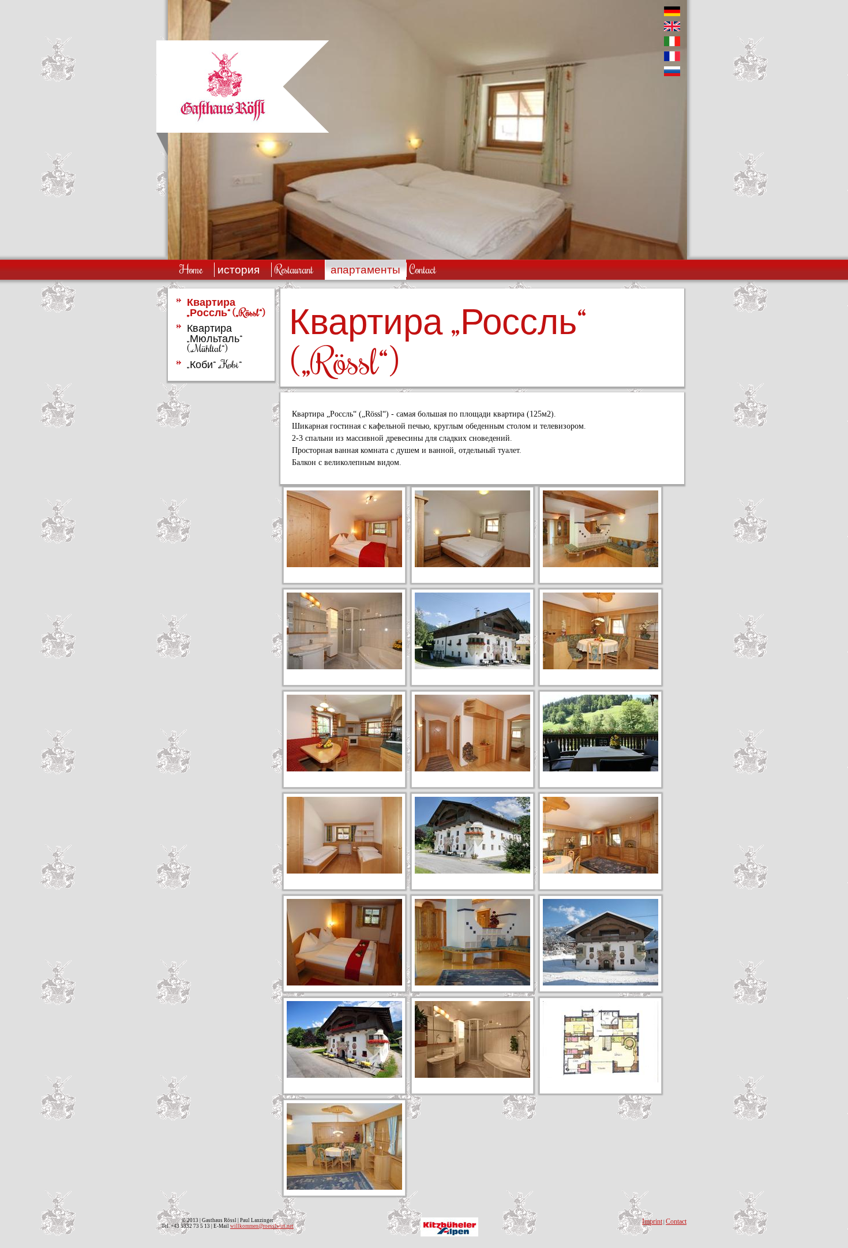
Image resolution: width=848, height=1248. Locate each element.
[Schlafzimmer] (344, 983)
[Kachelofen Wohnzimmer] (472, 983)
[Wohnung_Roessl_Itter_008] (472, 564)
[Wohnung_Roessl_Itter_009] (344, 871)
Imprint (652, 1221)
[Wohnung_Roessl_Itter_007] (344, 564)
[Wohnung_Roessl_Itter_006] (600, 564)
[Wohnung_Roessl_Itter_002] (600, 871)
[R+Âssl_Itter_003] (472, 871)
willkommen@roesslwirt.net (262, 1226)
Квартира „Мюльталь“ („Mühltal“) (214, 338)
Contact (676, 1221)
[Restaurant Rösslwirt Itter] (223, 124)
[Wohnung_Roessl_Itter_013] (344, 666)
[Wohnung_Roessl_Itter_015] (600, 768)
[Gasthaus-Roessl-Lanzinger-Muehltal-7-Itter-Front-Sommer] (344, 1075)
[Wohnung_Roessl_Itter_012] (472, 768)
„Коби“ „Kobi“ (214, 364)
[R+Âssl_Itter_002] (472, 666)
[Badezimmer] (472, 1075)
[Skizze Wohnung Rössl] (600, 1079)
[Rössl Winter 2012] (600, 983)
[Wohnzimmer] (344, 1187)
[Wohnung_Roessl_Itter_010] (344, 768)
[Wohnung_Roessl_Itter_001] (600, 666)
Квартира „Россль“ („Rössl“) (226, 307)
